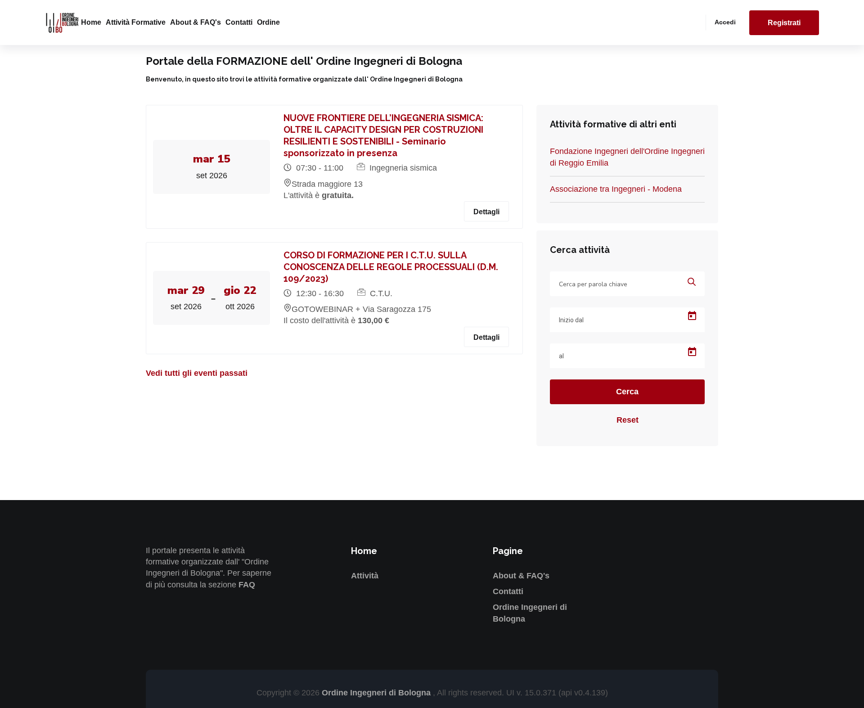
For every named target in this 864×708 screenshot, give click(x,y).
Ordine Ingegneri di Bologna (377, 692)
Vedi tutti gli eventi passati (197, 373)
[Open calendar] (692, 316)
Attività (364, 575)
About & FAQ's (195, 22)
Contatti (238, 22)
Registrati (784, 23)
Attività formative (136, 22)
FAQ (246, 584)
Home (91, 22)
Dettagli (486, 212)
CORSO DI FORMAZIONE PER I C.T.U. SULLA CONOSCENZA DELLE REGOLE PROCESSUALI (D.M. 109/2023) (391, 267)
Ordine (268, 22)
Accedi (725, 22)
